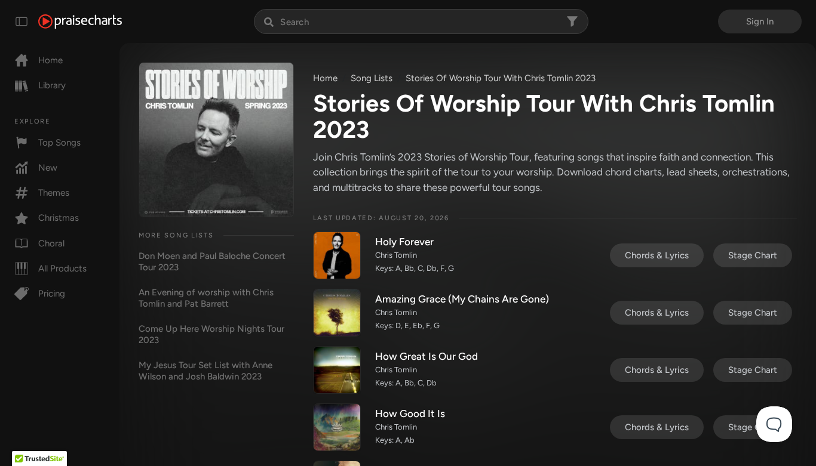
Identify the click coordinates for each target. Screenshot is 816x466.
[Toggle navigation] (21, 21)
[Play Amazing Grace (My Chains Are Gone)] (337, 313)
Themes (53, 192)
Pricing (51, 293)
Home (50, 60)
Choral (51, 243)
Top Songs (59, 142)
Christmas (58, 217)
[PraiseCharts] (80, 21)
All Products (62, 268)
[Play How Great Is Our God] (337, 370)
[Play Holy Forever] (337, 255)
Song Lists (371, 78)
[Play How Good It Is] (337, 427)
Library (52, 85)
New (47, 167)
